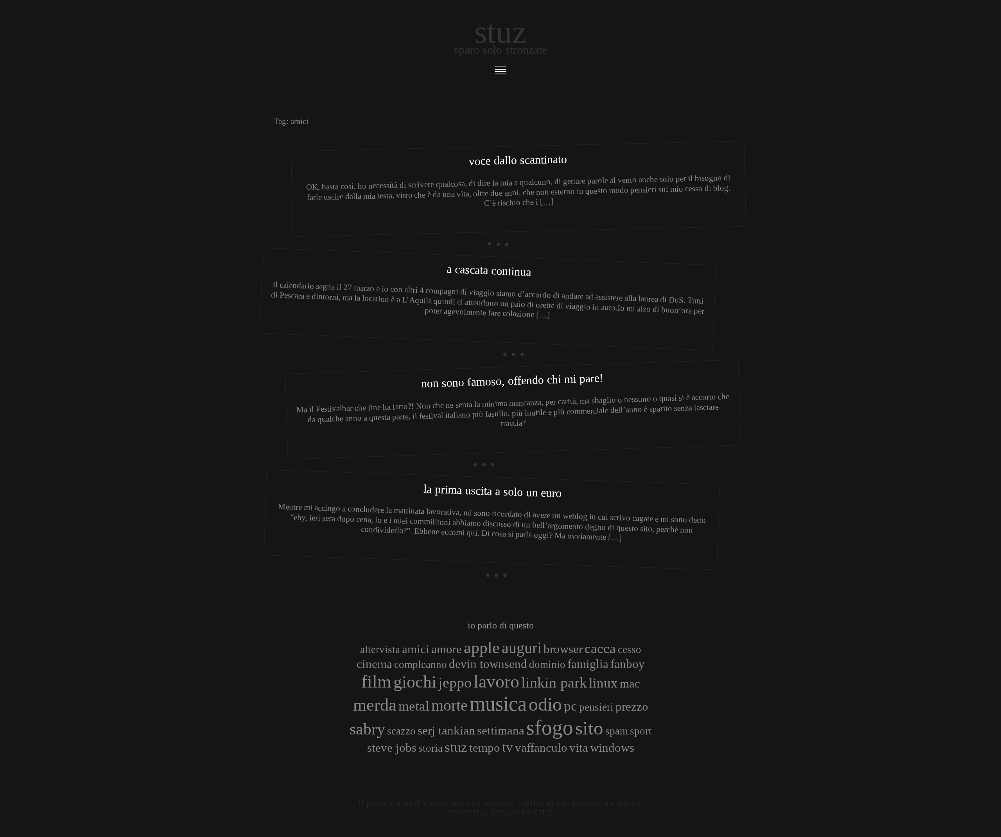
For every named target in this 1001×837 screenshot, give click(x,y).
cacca (600, 648)
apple (482, 647)
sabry (367, 729)
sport (641, 731)
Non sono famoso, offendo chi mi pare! (512, 380)
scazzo (401, 731)
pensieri (596, 707)
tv (507, 747)
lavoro (496, 681)
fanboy (627, 664)
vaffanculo (541, 747)
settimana (500, 730)
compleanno (420, 664)
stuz (456, 747)
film (376, 681)
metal (413, 705)
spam (616, 731)
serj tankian (446, 730)
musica (498, 703)
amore (446, 649)
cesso (629, 649)
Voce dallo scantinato (518, 159)
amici (415, 649)
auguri (522, 648)
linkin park (554, 682)
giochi (414, 681)
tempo (484, 747)
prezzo (631, 706)
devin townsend (488, 664)
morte (449, 705)
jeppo (455, 682)
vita (578, 747)
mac (630, 683)
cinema (374, 664)
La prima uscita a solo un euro (492, 490)
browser (563, 649)
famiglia (587, 664)
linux (603, 682)
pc (570, 705)
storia (430, 748)
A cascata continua (489, 270)
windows (612, 747)
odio (545, 704)
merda (374, 705)
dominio (547, 664)
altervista (380, 649)
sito (589, 728)
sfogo (549, 727)
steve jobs (391, 747)
